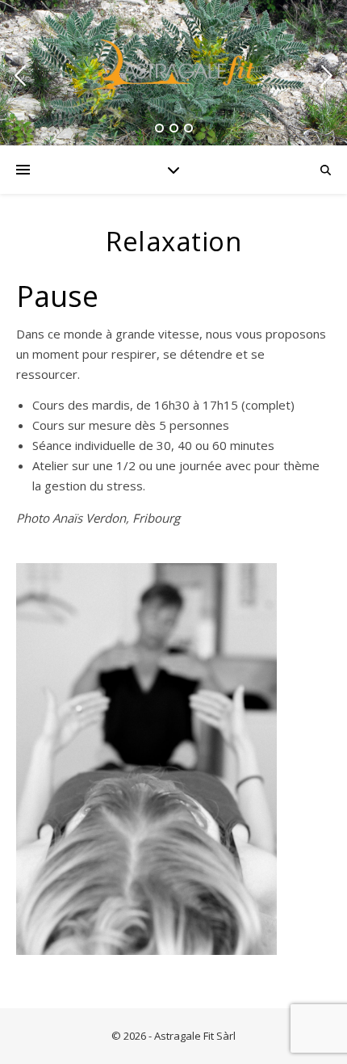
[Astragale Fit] (173, 65)
